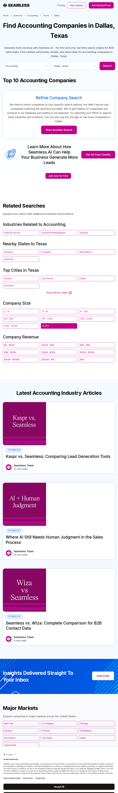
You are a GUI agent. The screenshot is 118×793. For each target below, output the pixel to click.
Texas (46, 15)
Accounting (32, 15)
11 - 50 (45, 311)
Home (5, 15)
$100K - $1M (48, 345)
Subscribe (103, 675)
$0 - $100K (9, 345)
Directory (18, 15)
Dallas (57, 15)
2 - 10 (6, 311)
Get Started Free (101, 5)
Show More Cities (56, 292)
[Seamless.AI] (16, 5)
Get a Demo (76, 5)
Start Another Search (59, 129)
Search (107, 65)
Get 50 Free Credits (98, 154)
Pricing (61, 5)
